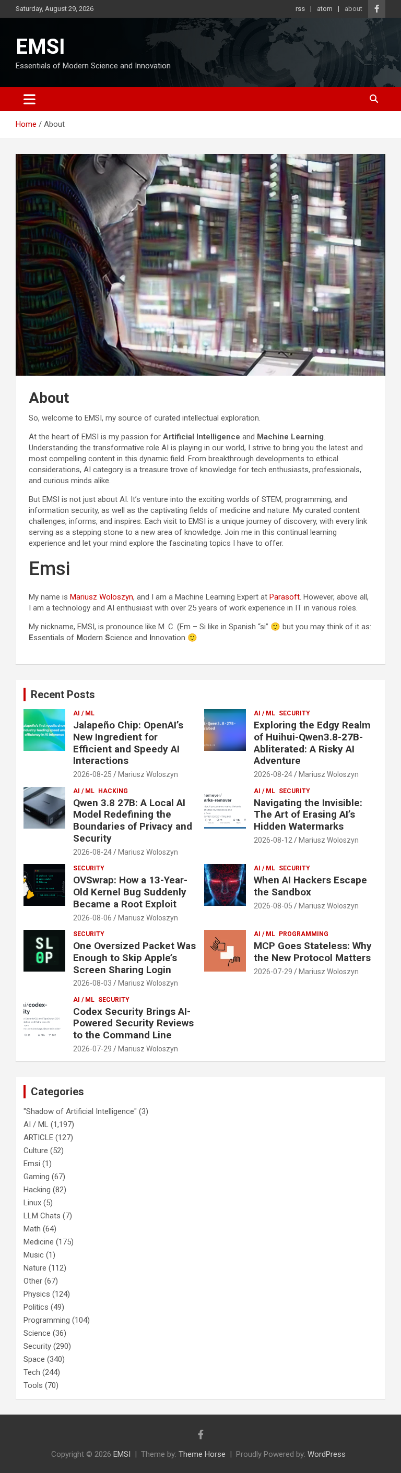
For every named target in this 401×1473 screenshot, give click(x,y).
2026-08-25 (92, 774)
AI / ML (84, 713)
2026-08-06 (92, 918)
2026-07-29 (273, 971)
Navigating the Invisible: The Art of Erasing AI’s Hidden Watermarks (308, 815)
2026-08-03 (92, 983)
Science (37, 1333)
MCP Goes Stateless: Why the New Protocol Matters (313, 952)
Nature (34, 1268)
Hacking (113, 791)
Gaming (36, 1176)
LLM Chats (42, 1215)
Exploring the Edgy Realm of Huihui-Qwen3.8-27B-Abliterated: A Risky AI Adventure (312, 743)
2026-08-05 (273, 906)
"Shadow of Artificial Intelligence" (80, 1111)
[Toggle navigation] (29, 99)
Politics (36, 1307)
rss (300, 9)
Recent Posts (63, 694)
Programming (303, 934)
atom (325, 9)
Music (33, 1255)
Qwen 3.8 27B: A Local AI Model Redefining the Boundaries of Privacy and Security (132, 820)
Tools (33, 1385)
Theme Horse (202, 1454)
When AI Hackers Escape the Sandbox (310, 886)
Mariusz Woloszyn (101, 597)
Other (32, 1281)
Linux (32, 1202)
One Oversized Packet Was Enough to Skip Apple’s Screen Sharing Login (134, 958)
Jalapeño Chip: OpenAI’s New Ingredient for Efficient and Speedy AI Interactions (128, 743)
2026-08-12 (273, 840)
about (353, 9)
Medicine (38, 1242)
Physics (36, 1294)
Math (32, 1229)
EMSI (40, 46)
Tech (31, 1372)
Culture (35, 1150)
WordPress (327, 1454)
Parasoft (284, 597)
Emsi (31, 1163)
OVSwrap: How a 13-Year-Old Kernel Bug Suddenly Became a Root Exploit (130, 892)
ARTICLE (38, 1137)
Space (34, 1359)
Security (294, 713)
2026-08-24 (273, 774)
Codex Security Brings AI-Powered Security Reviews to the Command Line (133, 1023)
